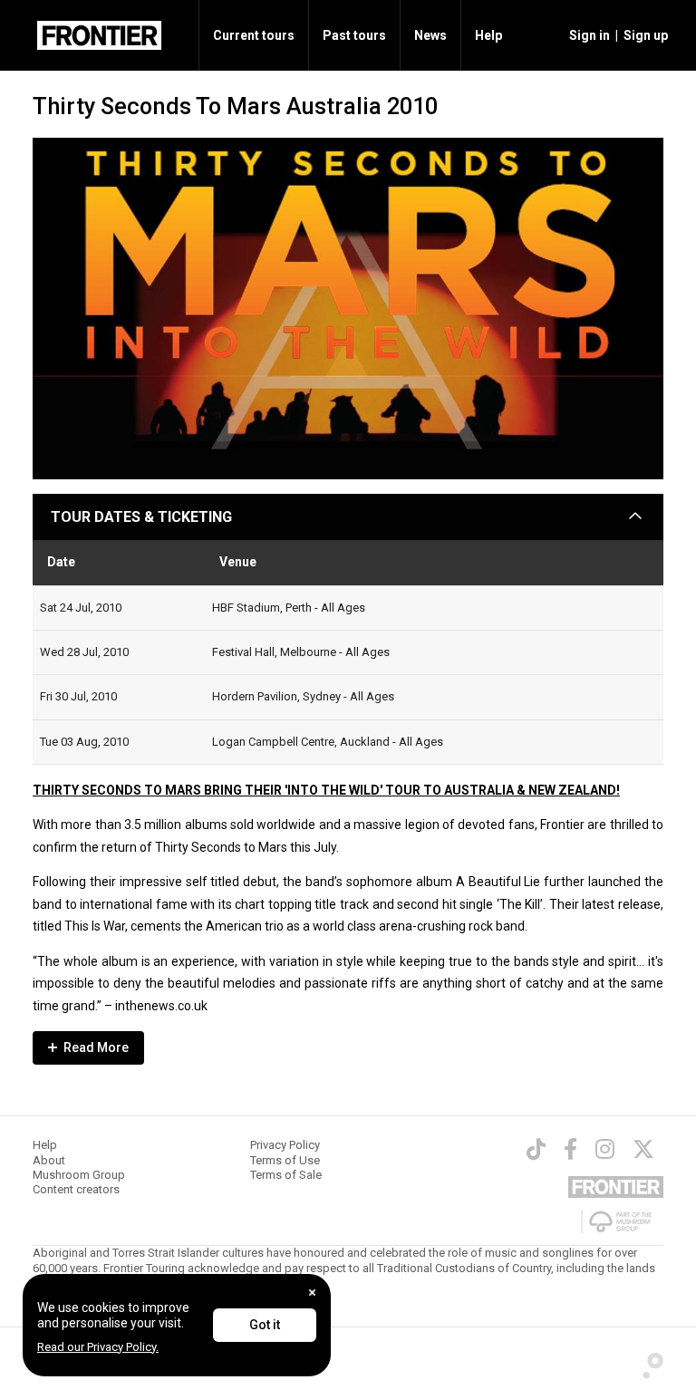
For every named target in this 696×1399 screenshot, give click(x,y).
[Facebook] (570, 1149)
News (430, 35)
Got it (264, 1324)
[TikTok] (536, 1149)
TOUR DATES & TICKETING (141, 517)
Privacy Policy (285, 1145)
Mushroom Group (79, 1175)
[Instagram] (604, 1149)
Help (488, 35)
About (49, 1160)
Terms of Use (285, 1160)
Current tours (254, 35)
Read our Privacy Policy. (98, 1347)
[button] (587, 35)
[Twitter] (643, 1149)
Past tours (354, 35)
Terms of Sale (286, 1175)
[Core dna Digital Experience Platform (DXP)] (647, 1362)
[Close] (312, 1292)
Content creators (76, 1189)
